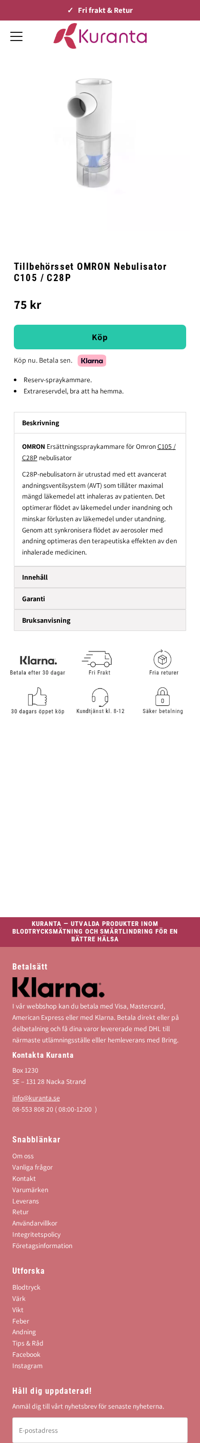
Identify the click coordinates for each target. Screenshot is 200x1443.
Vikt (18, 1309)
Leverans (25, 1200)
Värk (19, 1298)
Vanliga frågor (32, 1167)
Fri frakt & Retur (105, 10)
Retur (20, 1211)
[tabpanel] (100, 499)
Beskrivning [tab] (40, 422)
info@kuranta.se (36, 1097)
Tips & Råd (28, 1343)
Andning (24, 1331)
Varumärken (30, 1189)
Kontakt (24, 1178)
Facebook (26, 1354)
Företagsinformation (42, 1245)
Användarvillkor (34, 1223)
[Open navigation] (16, 36)
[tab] (100, 577)
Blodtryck (26, 1287)
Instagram (27, 1365)
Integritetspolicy (36, 1234)
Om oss (23, 1155)
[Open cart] (184, 36)
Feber (20, 1321)
